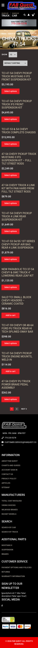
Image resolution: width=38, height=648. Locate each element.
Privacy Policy (9, 478)
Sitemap (6, 487)
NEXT (23, 409)
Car (15, 15)
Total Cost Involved (12, 501)
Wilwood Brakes (10, 509)
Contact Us (7, 474)
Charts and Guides (11, 465)
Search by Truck (14, 34)
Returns (6, 572)
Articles (6, 483)
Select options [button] (10, 91)
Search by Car (9, 527)
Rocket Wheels (9, 514)
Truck (6, 15)
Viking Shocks (9, 505)
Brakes (5, 554)
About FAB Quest (10, 461)
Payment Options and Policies (16, 567)
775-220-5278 (19, 23)
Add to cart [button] (10, 315)
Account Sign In (9, 470)
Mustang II (7, 545)
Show (4, 54)
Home (4, 34)
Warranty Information (13, 576)
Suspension (7, 550)
